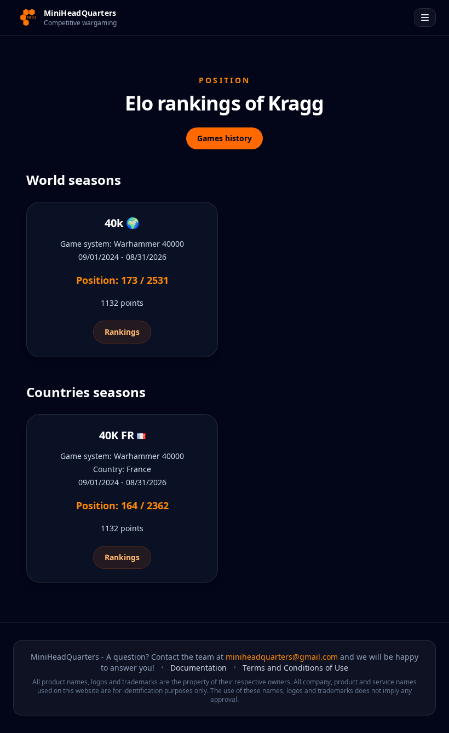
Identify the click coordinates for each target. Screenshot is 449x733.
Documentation (198, 667)
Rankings (122, 332)
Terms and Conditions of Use (295, 667)
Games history (224, 138)
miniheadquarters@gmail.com (282, 656)
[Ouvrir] (425, 17)
